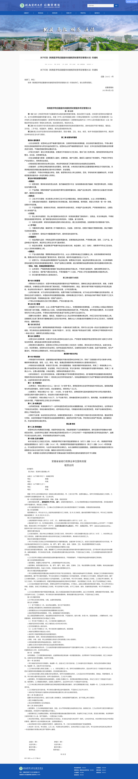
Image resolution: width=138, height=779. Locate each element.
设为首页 (129, 1)
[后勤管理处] (39, 5)
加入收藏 (134, 1)
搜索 (116, 5)
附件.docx (30, 758)
